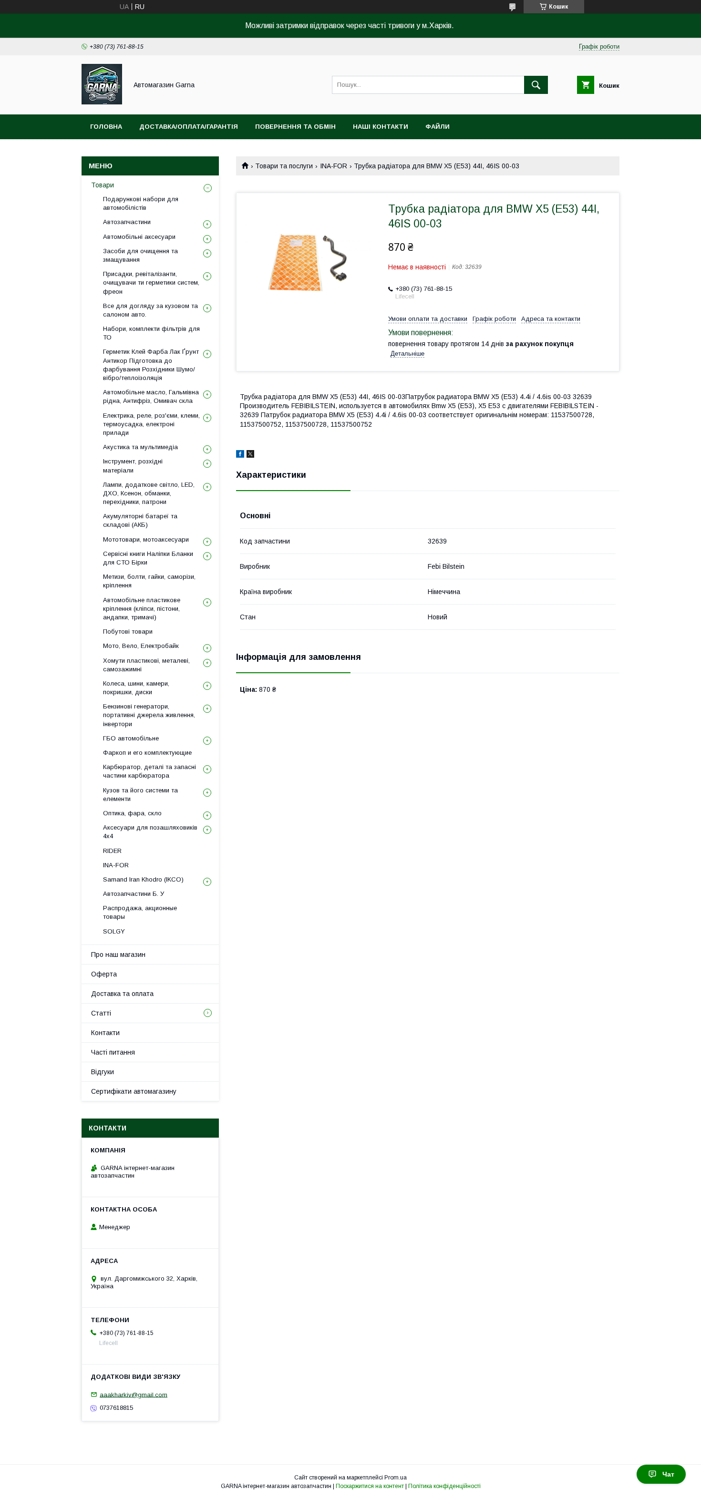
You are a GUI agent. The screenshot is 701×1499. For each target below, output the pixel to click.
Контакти (105, 1033)
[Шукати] (536, 85)
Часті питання (113, 1052)
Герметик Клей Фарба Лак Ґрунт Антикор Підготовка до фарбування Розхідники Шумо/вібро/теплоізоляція (151, 364)
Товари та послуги (284, 166)
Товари (102, 185)
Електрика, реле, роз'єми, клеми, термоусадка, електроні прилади (151, 424)
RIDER (112, 850)
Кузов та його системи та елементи (140, 794)
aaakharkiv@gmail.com (133, 1394)
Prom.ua (395, 1477)
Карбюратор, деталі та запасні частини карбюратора (149, 771)
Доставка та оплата (122, 993)
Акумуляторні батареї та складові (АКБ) (140, 520)
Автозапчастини (127, 222)
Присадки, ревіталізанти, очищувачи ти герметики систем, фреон (151, 282)
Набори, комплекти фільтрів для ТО (151, 333)
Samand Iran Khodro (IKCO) (143, 879)
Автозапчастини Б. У (133, 893)
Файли (437, 126)
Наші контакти (380, 126)
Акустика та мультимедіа (140, 447)
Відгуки (102, 1072)
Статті (101, 1013)
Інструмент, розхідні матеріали (133, 465)
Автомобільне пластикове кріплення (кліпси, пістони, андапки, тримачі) (141, 608)
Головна (106, 126)
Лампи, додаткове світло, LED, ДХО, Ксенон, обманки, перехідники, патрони (149, 493)
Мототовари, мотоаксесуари (146, 539)
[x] (250, 455)
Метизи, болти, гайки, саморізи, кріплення (149, 581)
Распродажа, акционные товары (140, 912)
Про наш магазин (118, 954)
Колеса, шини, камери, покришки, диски (136, 688)
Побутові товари (128, 631)
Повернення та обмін (295, 126)
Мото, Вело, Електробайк (141, 645)
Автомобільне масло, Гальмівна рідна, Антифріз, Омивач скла (151, 396)
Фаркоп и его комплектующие (147, 752)
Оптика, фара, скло (132, 813)
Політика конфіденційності (444, 1486)
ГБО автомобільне (131, 738)
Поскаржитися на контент (370, 1486)
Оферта (104, 974)
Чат (668, 1474)
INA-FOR (333, 166)
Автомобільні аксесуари (139, 236)
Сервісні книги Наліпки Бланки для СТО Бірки (148, 558)
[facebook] (240, 455)
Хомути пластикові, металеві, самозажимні (146, 665)
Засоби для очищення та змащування (140, 255)
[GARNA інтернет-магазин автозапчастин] (102, 102)
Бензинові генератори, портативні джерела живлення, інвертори (149, 715)
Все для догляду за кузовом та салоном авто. (150, 310)
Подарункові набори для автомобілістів (140, 203)
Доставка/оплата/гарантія (188, 126)
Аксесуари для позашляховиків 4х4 (150, 832)
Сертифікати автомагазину (133, 1091)
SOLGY (114, 931)
